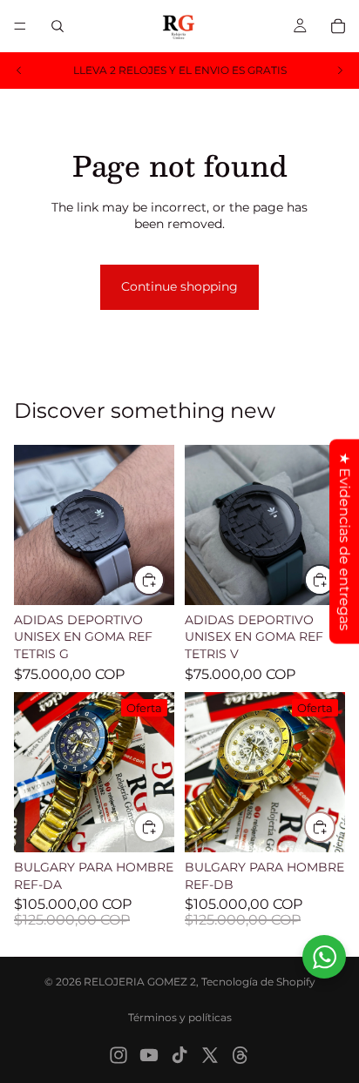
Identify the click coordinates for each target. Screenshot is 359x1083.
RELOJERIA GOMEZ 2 (140, 981)
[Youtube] (149, 1055)
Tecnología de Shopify (258, 981)
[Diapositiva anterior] (19, 70)
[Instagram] (118, 1055)
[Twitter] (210, 1055)
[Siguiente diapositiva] (340, 70)
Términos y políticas (180, 1017)
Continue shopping (179, 286)
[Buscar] (57, 26)
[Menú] (20, 26)
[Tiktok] (179, 1055)
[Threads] (240, 1055)
